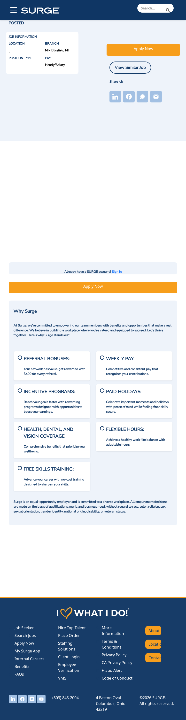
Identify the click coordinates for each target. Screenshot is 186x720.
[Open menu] (13, 10)
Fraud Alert (112, 670)
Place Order (69, 635)
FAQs (19, 674)
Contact (154, 657)
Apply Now (143, 48)
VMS (62, 678)
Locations (154, 644)
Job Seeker (24, 627)
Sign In (117, 272)
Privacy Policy (114, 655)
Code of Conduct (117, 678)
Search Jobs (25, 635)
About (154, 630)
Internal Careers (29, 658)
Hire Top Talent (72, 627)
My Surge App (27, 651)
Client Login (69, 656)
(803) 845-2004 (65, 697)
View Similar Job (130, 67)
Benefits (22, 666)
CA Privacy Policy (117, 662)
